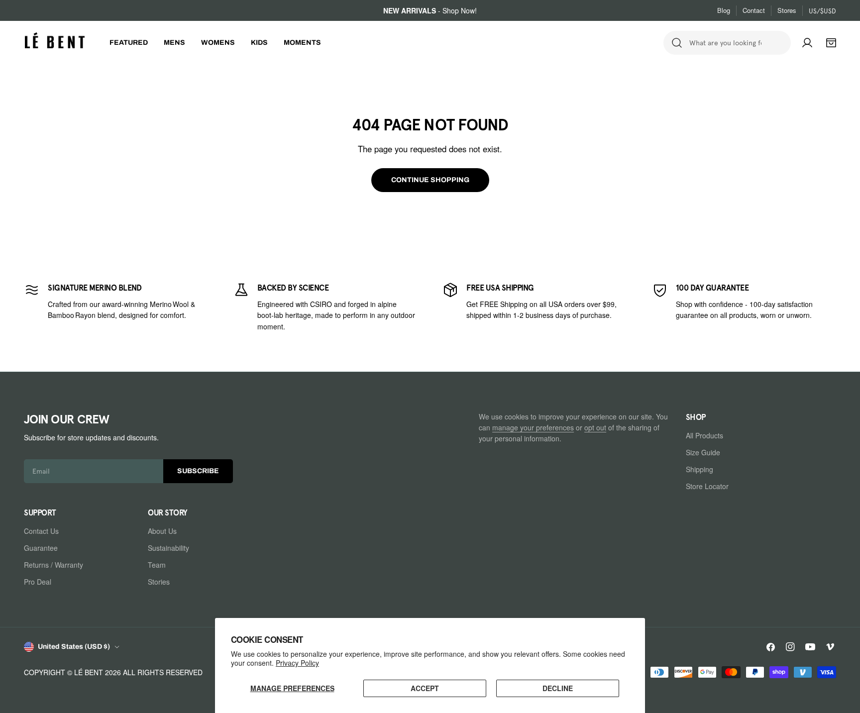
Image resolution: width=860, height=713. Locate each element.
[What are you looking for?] (676, 42)
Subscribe (198, 471)
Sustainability (168, 548)
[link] (116, 306)
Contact (754, 10)
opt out (595, 427)
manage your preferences (533, 427)
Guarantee (41, 548)
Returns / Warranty (53, 565)
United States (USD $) (74, 646)
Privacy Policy (297, 663)
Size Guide (703, 452)
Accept (425, 688)
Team (157, 565)
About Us (162, 531)
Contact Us (41, 531)
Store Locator (707, 486)
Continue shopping (430, 180)
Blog (723, 10)
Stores (786, 10)
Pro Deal (37, 582)
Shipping (699, 469)
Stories (159, 582)
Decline (557, 688)
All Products (704, 435)
